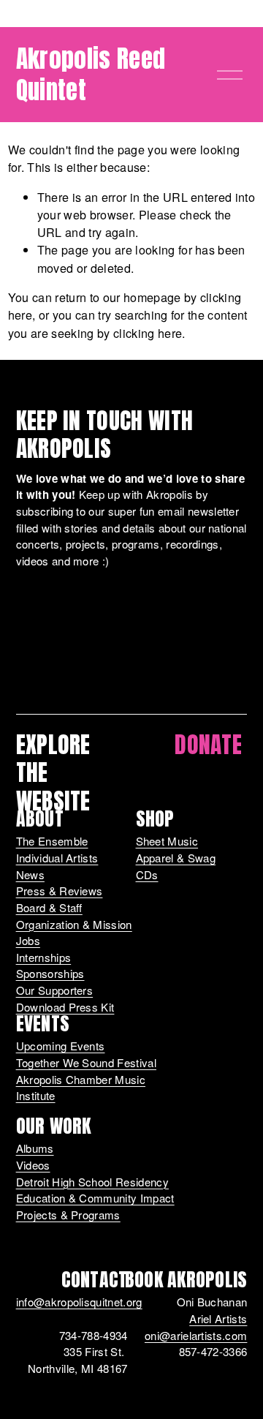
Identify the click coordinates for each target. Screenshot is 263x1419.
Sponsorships (50, 973)
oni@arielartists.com (196, 1335)
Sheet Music (167, 840)
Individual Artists (57, 857)
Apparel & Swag (176, 857)
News (30, 874)
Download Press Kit (65, 1007)
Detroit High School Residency (92, 1181)
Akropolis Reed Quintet (91, 74)
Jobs (28, 940)
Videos (33, 1165)
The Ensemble (52, 840)
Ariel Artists (218, 1318)
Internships (44, 957)
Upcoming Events (60, 1045)
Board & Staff (49, 907)
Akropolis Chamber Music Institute (80, 1088)
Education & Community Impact (95, 1197)
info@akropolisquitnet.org (79, 1301)
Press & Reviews (59, 890)
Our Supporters (55, 990)
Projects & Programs (68, 1214)
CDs (147, 874)
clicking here (147, 333)
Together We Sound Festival (86, 1062)
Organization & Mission (74, 924)
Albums (35, 1148)
